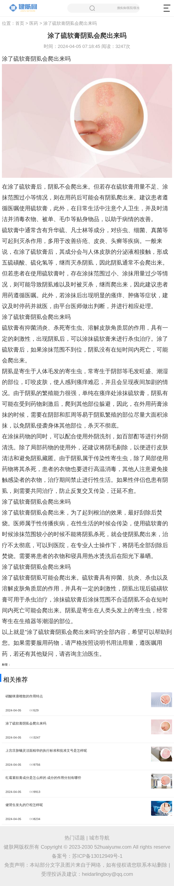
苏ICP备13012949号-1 (97, 856)
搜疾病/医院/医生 (128, 8)
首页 (19, 23)
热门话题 (75, 838)
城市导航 (99, 838)
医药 (33, 23)
